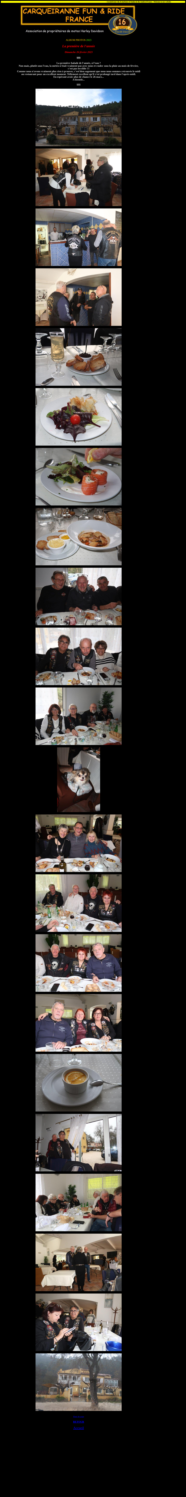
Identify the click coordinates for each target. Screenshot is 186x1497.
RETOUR (78, 1421)
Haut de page (78, 1416)
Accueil (78, 1428)
